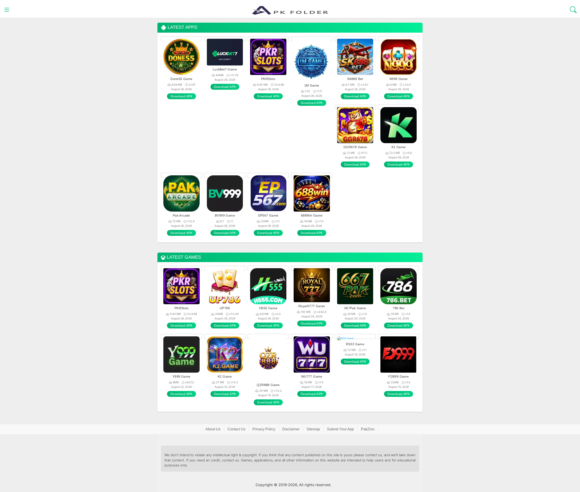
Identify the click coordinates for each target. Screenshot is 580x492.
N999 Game (398, 79)
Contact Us (236, 429)
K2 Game (225, 376)
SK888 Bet (355, 79)
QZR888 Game (268, 385)
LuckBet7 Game (225, 69)
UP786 (225, 308)
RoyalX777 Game (311, 306)
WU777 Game (311, 376)
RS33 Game (355, 344)
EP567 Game (268, 215)
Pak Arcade (181, 215)
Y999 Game (181, 376)
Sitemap (313, 429)
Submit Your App (340, 429)
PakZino (368, 429)
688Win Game (311, 215)
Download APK (181, 96)
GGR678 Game (355, 147)
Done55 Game (181, 79)
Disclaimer (291, 429)
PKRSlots (268, 79)
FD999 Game (398, 376)
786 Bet (398, 308)
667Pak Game (355, 308)
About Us (212, 429)
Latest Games (183, 257)
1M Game (311, 85)
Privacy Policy (263, 429)
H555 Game (268, 308)
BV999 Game (225, 215)
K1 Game (399, 147)
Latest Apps (181, 27)
